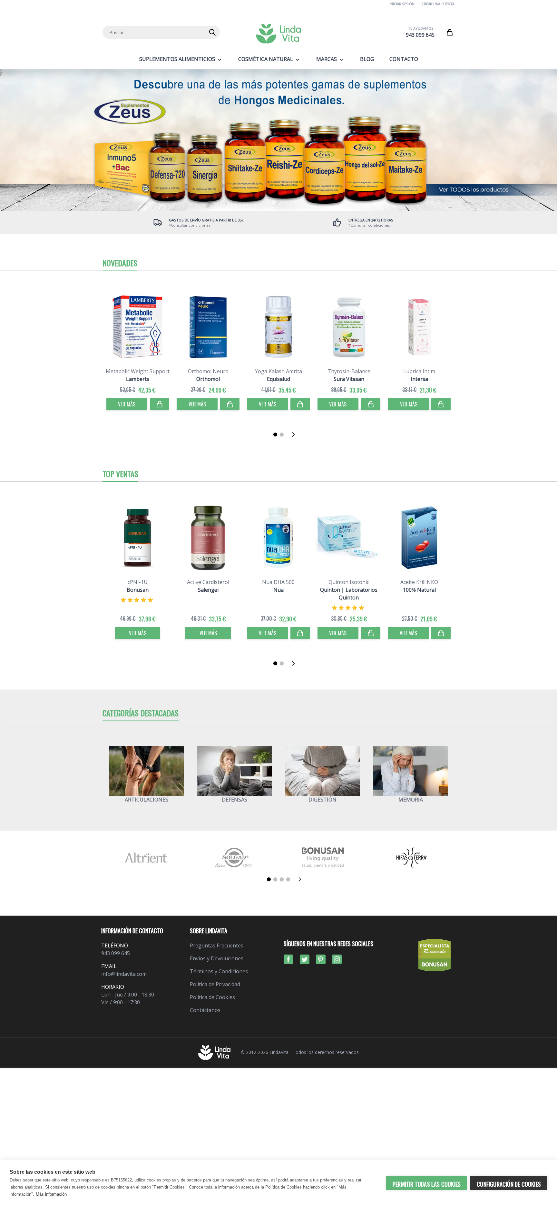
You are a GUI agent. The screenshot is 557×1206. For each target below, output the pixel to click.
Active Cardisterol (208, 582)
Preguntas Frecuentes (216, 945)
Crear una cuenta (438, 3)
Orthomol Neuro (208, 371)
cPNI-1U (138, 582)
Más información (51, 1194)
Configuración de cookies (509, 1184)
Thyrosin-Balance (348, 371)
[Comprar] (159, 404)
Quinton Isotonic (348, 582)
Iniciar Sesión (402, 3)
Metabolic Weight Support (138, 371)
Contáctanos (205, 1010)
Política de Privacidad (215, 984)
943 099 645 (420, 34)
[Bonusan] (323, 857)
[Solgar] (234, 857)
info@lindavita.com (124, 973)
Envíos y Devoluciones (216, 958)
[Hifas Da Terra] (411, 857)
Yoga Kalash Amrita (278, 371)
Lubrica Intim (419, 371)
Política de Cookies (212, 997)
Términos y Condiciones (219, 971)
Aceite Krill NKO (419, 582)
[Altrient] (146, 857)
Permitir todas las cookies (427, 1184)
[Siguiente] (295, 434)
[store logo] (278, 34)
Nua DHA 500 (278, 582)
